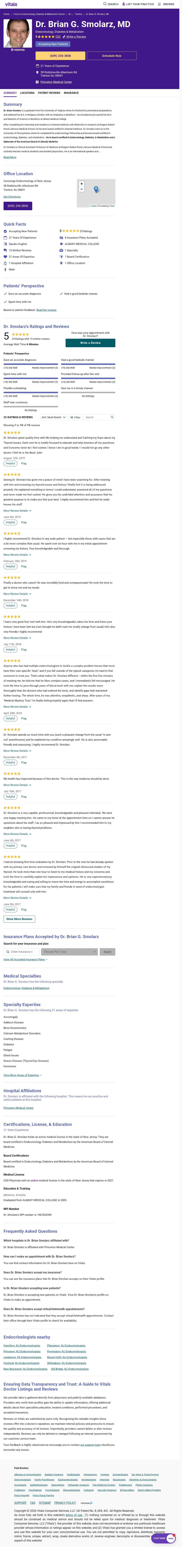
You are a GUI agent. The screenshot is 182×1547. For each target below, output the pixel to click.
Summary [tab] (10, 92)
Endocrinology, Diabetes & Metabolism (26, 988)
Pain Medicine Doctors (104, 1485)
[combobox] (21, 952)
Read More (10, 157)
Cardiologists (73, 1474)
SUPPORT (20, 1503)
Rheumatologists (71, 1490)
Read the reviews (46, 310)
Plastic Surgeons (144, 1485)
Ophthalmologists (39, 1485)
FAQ (32, 1503)
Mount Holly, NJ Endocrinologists (67, 1357)
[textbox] (21, 952)
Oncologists (20, 1485)
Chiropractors (90, 1474)
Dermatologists (120, 1474)
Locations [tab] (27, 92)
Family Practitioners (44, 1479)
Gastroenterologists (68, 1479)
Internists (104, 1479)
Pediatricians (125, 1485)
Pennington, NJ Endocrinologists (66, 1351)
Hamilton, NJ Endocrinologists (22, 1345)
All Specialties (127, 1490)
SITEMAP (45, 1503)
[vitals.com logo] (11, 4)
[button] (96, 189)
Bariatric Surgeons (54, 1474)
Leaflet (94, 205)
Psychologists (52, 1490)
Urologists (89, 1490)
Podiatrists (19, 1490)
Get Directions (12, 196)
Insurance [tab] (71, 92)
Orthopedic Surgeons (78, 1485)
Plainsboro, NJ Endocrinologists (66, 1345)
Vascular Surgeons (106, 1490)
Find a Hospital (21, 1495)
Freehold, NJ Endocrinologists (21, 1363)
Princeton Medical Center (56, 82)
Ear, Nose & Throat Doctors (145, 1474)
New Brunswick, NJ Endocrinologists (25, 1369)
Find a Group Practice (43, 1495)
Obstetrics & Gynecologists (143, 1479)
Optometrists (57, 1485)
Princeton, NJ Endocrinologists (22, 1351)
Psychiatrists (35, 1490)
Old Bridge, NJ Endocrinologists (70, 1369)
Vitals (111, 205)
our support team (90, 1444)
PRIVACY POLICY (65, 1503)
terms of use (74, 1515)
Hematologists (88, 1479)
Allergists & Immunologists (27, 1474)
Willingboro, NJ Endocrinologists (66, 1363)
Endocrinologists (22, 1479)
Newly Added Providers (149, 1490)
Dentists (105, 1474)
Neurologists (119, 1479)
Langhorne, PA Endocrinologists (22, 1357)
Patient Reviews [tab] (49, 92)
